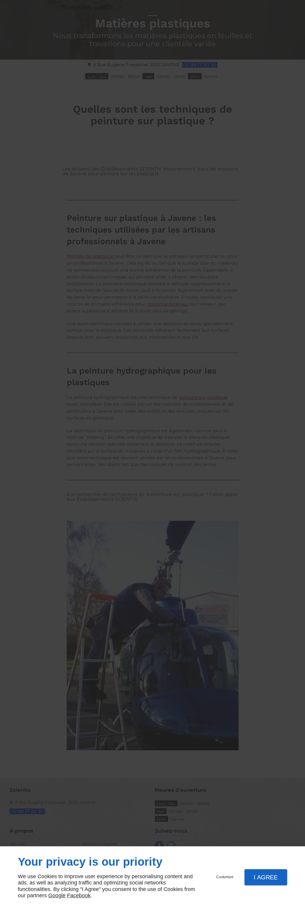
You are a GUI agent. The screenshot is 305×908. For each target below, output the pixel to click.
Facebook (79, 895)
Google (57, 895)
